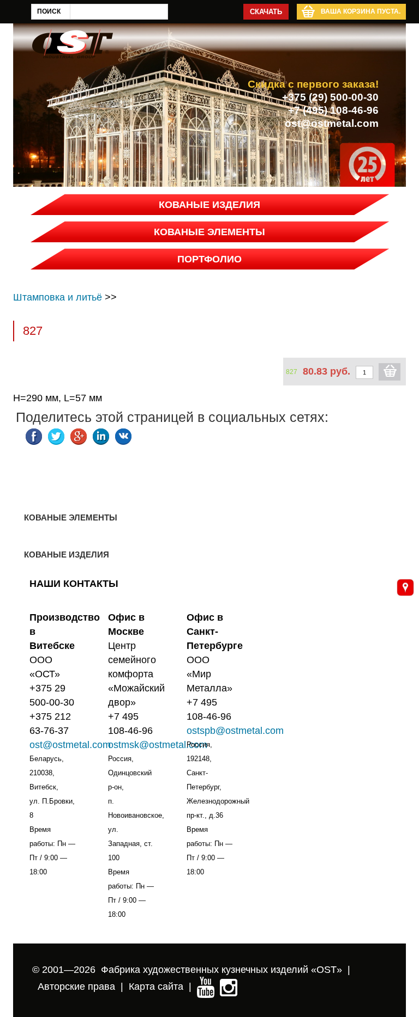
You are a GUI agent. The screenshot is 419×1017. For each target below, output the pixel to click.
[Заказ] (389, 372)
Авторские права (76, 986)
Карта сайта (156, 986)
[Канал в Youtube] (205, 986)
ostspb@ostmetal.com (235, 730)
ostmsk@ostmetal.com (157, 744)
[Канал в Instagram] (228, 986)
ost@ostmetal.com (332, 123)
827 (291, 372)
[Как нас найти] (405, 587)
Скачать (266, 12)
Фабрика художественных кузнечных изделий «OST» (221, 969)
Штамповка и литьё (57, 297)
